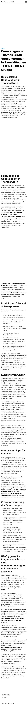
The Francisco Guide (7, 2)
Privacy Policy (6, 695)
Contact (4, 697)
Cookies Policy (6, 694)
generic (3, 48)
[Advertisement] (14, 24)
